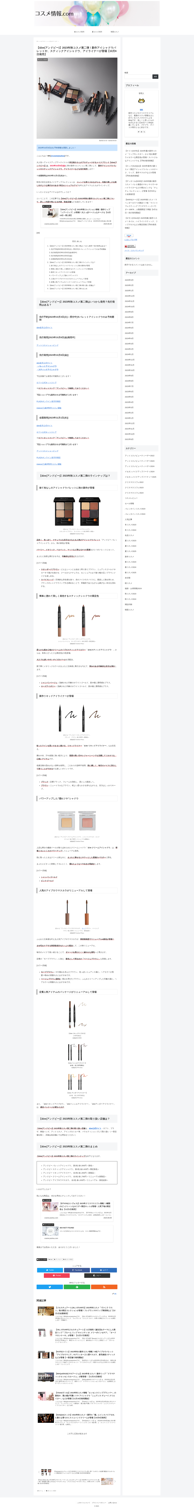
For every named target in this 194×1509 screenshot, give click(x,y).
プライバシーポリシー (99, 1503)
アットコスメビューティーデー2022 (139, 456)
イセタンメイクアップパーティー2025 (140, 477)
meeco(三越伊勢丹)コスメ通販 (49, 408)
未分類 (127, 578)
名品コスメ (129, 535)
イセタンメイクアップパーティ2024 (139, 472)
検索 (126, 73)
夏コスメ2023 (130, 541)
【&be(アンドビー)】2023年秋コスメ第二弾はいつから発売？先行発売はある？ (78, 246)
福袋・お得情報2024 (133, 588)
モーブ (84, 928)
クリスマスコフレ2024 (134, 493)
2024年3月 (129, 344)
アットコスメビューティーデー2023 (139, 461)
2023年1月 (129, 418)
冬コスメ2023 (42, 1259)
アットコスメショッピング (47, 345)
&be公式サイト (95, 1128)
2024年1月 (129, 354)
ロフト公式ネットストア (47, 383)
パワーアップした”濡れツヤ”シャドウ (64, 275)
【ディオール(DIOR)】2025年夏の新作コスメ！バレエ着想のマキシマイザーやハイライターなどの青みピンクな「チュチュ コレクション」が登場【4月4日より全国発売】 (141, 187)
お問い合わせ (112, 1503)
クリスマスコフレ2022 (134, 482)
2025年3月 (129, 280)
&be (51, 1259)
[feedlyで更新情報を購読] (77, 1287)
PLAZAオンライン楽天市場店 (49, 401)
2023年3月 (129, 407)
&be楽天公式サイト (45, 328)
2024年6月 (129, 328)
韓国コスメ (129, 610)
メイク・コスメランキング (134, 250)
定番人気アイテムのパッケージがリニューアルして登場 (71, 282)
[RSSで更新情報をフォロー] (104, 1287)
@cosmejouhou (58, 156)
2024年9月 (129, 312)
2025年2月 (129, 285)
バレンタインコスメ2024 (135, 514)
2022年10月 (130, 434)
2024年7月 (129, 323)
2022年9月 (129, 439)
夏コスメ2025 (130, 551)
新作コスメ (129, 557)
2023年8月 (129, 381)
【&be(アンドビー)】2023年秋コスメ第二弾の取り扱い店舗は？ (72, 285)
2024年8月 (129, 317)
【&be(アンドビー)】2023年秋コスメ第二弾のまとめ (68, 288)
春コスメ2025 (130, 573)
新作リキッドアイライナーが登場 (63, 272)
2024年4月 (129, 338)
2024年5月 (129, 333)
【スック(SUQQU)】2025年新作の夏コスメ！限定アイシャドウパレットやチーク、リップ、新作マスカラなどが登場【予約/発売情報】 (141, 171)
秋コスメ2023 (69, 1259)
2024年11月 (129, 301)
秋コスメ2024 (130, 599)
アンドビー (59, 1259)
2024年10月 (130, 307)
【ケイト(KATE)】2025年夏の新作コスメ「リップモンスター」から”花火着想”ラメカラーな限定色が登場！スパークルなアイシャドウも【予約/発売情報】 (141, 156)
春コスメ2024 (130, 567)
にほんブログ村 (130, 240)
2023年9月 (129, 376)
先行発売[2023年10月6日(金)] (61, 256)
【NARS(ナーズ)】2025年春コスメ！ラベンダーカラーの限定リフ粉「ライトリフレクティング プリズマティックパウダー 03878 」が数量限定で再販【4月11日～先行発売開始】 (141, 206)
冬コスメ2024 (130, 530)
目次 (74, 241)
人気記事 (128, 519)
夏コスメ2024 (130, 546)
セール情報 (129, 503)
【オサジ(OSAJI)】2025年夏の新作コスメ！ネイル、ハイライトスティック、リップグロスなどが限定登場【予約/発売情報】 (141, 223)
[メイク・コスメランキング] (130, 247)
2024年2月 (129, 349)
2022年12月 (130, 423)
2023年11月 (129, 365)
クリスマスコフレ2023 (134, 488)
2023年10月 (130, 370)
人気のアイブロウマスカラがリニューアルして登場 (69, 279)
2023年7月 (129, 386)
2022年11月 (129, 429)
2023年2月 (129, 413)
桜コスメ (128, 583)
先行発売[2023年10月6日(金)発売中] (64, 252)
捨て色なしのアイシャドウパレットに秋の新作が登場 (70, 265)
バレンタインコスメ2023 (135, 509)
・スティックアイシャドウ (47, 370)
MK (141, 110)
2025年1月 (129, 291)
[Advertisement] (77, 1449)
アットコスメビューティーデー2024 (139, 466)
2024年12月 (130, 296)
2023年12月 (130, 360)
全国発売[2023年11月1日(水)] (61, 259)
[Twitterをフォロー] (50, 1287)
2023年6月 (129, 392)
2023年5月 (129, 397)
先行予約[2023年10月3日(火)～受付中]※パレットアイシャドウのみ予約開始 (78, 249)
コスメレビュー (131, 498)
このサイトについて (83, 1503)
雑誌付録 (128, 604)
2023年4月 (129, 402)
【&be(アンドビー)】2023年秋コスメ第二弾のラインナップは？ (72, 262)
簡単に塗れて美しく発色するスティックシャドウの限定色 (72, 269)
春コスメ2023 (130, 562)
